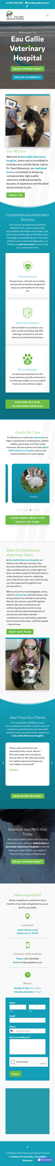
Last (30, 1011)
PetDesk (15, 1156)
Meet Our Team (20, 631)
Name (12, 1002)
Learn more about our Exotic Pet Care (27, 519)
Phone (12, 1026)
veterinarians (20, 594)
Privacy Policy (27, 1156)
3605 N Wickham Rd (27, 930)
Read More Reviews (27, 796)
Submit (15, 1074)
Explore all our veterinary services (27, 404)
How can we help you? (20, 1037)
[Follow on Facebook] (27, 1147)
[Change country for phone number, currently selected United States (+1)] (12, 1030)
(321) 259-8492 (15, 3)
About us (16, 195)
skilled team (39, 842)
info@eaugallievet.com (31, 962)
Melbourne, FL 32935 (27, 933)
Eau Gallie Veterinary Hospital (24, 560)
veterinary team (26, 244)
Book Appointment (27, 861)
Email (12, 1016)
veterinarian (39, 437)
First (11, 1011)
